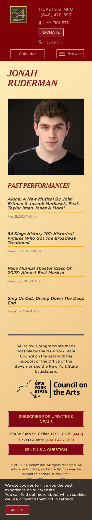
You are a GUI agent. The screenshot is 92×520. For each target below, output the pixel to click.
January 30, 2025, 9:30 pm (25, 281)
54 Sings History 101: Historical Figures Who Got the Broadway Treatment (42, 238)
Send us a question (46, 450)
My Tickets (56, 23)
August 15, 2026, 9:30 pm (24, 311)
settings (66, 499)
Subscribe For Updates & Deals (46, 419)
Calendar (27, 54)
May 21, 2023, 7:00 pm (22, 216)
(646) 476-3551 (56, 14)
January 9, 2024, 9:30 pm (24, 251)
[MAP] (78, 434)
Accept (17, 510)
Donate (51, 32)
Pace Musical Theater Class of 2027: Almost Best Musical (40, 270)
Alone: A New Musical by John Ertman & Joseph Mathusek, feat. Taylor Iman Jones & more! (43, 203)
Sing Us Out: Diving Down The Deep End (46, 300)
